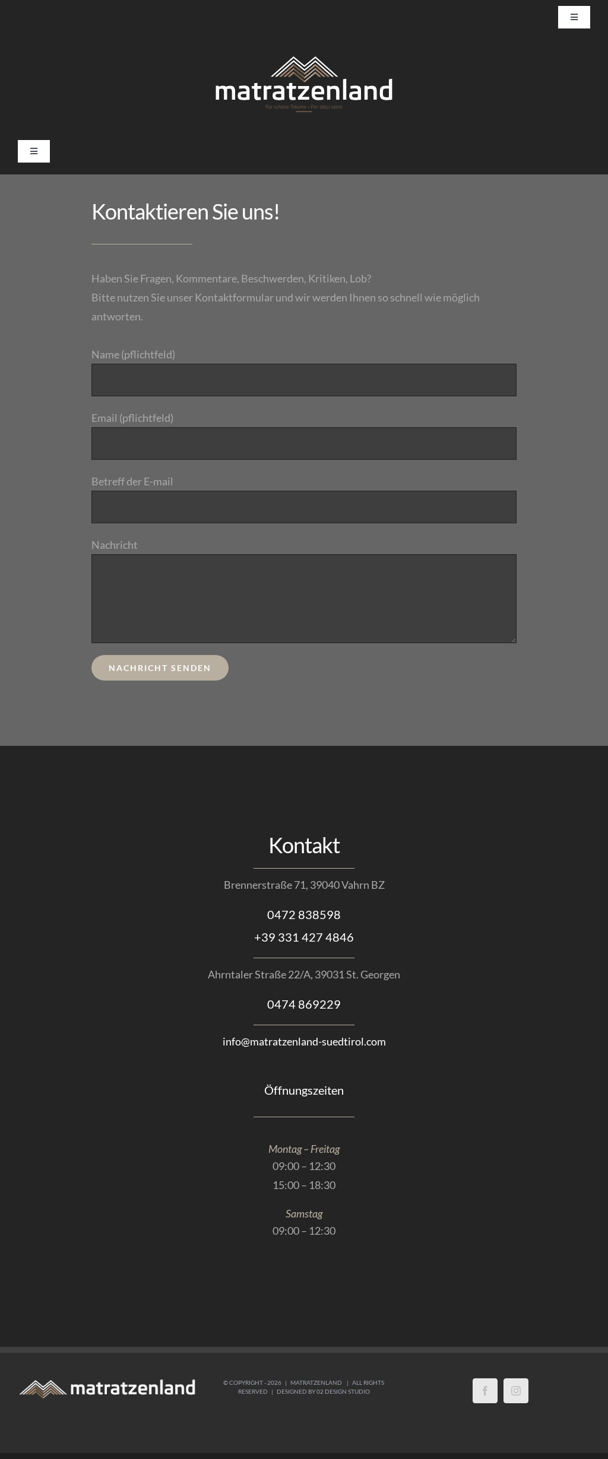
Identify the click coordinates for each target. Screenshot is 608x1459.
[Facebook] (485, 1390)
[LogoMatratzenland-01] (304, 57)
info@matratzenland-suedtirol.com (304, 1041)
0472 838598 (304, 914)
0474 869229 (304, 1004)
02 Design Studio (343, 1391)
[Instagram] (516, 1390)
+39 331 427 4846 (304, 937)
